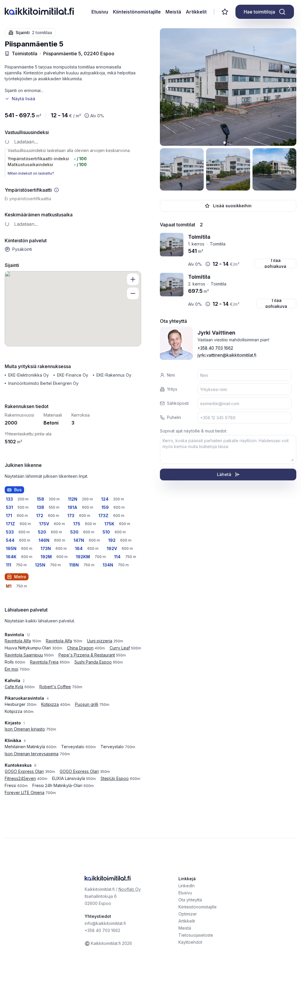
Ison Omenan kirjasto (25, 728)
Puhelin (174, 417)
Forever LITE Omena (24, 792)
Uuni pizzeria (99, 640)
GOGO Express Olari (24, 771)
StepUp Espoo (115, 778)
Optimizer (187, 913)
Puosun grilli (86, 704)
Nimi (171, 374)
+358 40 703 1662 (215, 347)
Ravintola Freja (44, 661)
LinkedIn (186, 885)
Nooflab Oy (129, 889)
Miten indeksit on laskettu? (31, 173)
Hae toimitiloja (259, 12)
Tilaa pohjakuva (275, 263)
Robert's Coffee (55, 686)
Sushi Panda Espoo (93, 661)
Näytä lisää (23, 98)
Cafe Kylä (14, 686)
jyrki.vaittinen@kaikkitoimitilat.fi (227, 354)
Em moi (11, 668)
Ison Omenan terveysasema (31, 753)
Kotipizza (50, 704)
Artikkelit (196, 12)
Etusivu (99, 12)
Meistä (173, 12)
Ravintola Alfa (18, 640)
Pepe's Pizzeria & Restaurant (86, 654)
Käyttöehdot (190, 942)
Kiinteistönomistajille (137, 12)
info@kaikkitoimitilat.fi (105, 923)
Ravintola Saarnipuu (24, 654)
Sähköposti (178, 403)
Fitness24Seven (20, 778)
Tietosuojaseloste (195, 935)
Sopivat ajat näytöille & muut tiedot (193, 430)
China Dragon (80, 647)
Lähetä (224, 474)
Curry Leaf (120, 647)
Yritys (172, 389)
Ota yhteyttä (190, 899)
